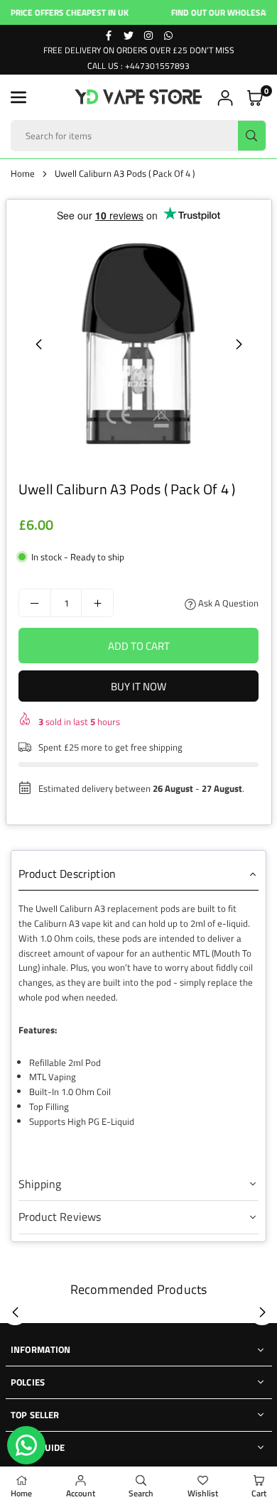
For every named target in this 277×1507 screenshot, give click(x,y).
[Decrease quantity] (34, 602)
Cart (258, 1493)
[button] (18, 97)
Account (80, 1493)
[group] (138, 344)
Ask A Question (227, 603)
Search (141, 1493)
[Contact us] (26, 1445)
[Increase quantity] (97, 602)
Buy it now (138, 686)
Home (23, 173)
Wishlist (203, 1493)
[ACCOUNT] (225, 97)
